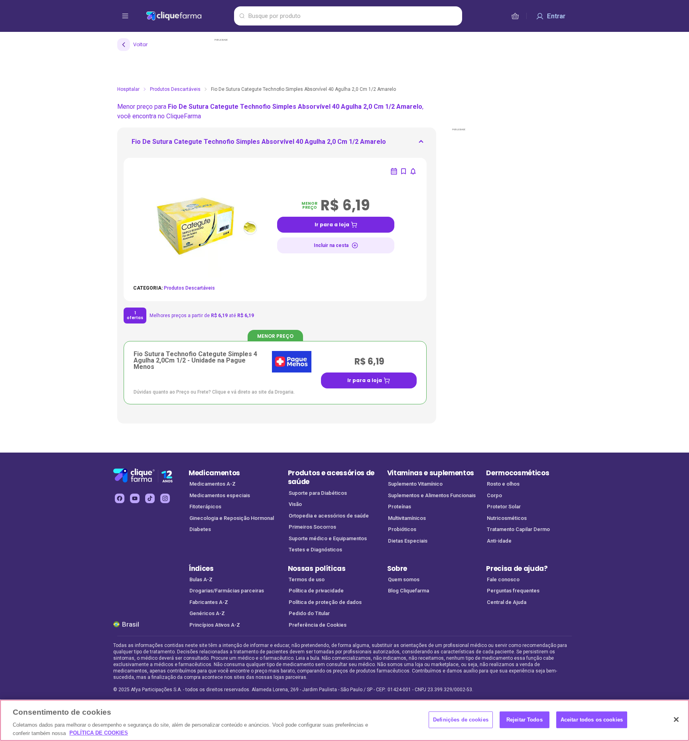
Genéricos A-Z (207, 613)
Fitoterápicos (205, 507)
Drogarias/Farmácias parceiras (226, 591)
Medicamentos (214, 473)
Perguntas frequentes (513, 591)
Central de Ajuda (506, 602)
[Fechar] (676, 719)
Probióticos (402, 529)
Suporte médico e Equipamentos (328, 538)
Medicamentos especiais (219, 495)
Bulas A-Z (201, 579)
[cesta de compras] (515, 16)
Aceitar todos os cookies (592, 720)
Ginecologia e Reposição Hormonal (231, 518)
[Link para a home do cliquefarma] (188, 15)
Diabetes (200, 529)
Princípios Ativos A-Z (214, 625)
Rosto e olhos (503, 484)
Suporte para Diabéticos (318, 493)
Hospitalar (128, 89)
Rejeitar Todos (524, 720)
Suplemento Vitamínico (415, 484)
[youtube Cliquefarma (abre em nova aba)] (134, 498)
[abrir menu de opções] (125, 16)
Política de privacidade (316, 591)
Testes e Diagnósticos (315, 550)
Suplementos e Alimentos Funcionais (432, 495)
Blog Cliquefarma (408, 591)
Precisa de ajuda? (517, 568)
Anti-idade (499, 541)
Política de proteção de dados (325, 602)
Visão (295, 504)
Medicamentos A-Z (212, 484)
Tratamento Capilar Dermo (518, 529)
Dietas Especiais (407, 541)
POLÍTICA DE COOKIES (98, 733)
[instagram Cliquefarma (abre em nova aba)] (165, 498)
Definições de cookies (460, 720)
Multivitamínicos (407, 518)
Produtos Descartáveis (175, 89)
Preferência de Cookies (317, 625)
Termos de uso (307, 579)
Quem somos (403, 579)
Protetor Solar (504, 507)
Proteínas (399, 507)
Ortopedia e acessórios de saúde (329, 516)
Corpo (494, 495)
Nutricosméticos (507, 518)
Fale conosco (503, 579)
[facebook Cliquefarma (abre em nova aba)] (119, 498)
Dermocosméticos (517, 473)
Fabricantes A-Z (208, 602)
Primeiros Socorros (312, 527)
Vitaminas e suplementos (430, 473)
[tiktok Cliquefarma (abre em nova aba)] (150, 498)
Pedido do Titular (309, 613)
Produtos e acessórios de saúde (331, 477)
